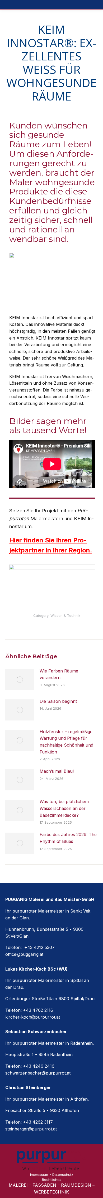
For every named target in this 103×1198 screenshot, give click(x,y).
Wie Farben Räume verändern (59, 674)
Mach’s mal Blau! (57, 771)
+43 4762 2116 (38, 1010)
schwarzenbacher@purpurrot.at (38, 1073)
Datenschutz (62, 1174)
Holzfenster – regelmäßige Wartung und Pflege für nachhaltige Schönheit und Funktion (66, 742)
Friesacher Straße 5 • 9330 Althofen (42, 1110)
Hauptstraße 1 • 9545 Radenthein (39, 1054)
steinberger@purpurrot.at (31, 1129)
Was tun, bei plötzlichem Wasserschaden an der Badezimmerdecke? (64, 808)
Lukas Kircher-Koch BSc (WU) (36, 969)
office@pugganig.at (24, 954)
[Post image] (19, 679)
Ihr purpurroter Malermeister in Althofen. (47, 1099)
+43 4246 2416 (38, 1066)
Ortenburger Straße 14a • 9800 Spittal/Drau (50, 998)
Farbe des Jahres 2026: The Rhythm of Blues (68, 838)
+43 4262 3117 (38, 1122)
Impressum (39, 1174)
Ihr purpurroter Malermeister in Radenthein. (49, 1043)
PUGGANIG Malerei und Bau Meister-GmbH (49, 899)
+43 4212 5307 (39, 947)
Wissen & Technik (65, 615)
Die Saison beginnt (58, 701)
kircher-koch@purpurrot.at (32, 1017)
